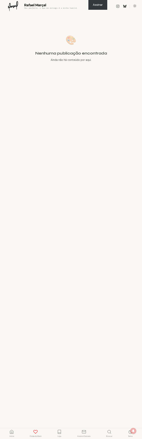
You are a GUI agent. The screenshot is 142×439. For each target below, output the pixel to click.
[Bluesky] (124, 6)
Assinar (98, 5)
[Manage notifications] (133, 431)
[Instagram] (117, 6)
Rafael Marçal (35, 5)
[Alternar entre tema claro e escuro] (134, 6)
